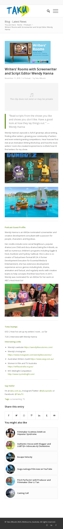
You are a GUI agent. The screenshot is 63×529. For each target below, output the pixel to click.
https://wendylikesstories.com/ (38, 347)
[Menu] (54, 11)
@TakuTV (19, 394)
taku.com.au (15, 390)
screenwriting (16, 399)
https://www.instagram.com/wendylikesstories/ (30, 354)
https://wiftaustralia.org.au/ (20, 366)
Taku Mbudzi (40, 78)
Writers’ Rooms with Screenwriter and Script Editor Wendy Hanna (31, 71)
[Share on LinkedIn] (39, 415)
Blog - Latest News (15, 21)
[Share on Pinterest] (31, 415)
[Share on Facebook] (9, 415)
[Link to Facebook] (56, 525)
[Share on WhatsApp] (24, 415)
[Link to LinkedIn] (51, 525)
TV (24, 399)
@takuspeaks (45, 390)
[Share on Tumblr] (47, 415)
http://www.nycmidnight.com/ (21, 374)
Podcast (27, 78)
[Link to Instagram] (46, 525)
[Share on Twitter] (16, 415)
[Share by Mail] (54, 415)
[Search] (47, 11)
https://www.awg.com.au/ (42, 359)
